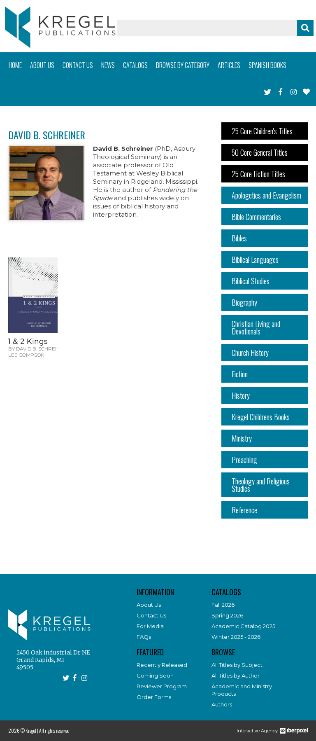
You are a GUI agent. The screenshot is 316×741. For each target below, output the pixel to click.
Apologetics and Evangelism (266, 195)
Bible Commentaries (256, 216)
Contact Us (151, 615)
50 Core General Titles (260, 152)
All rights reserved (54, 730)
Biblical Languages (255, 259)
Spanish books (267, 65)
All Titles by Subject (237, 665)
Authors (221, 704)
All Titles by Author (235, 675)
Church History (250, 352)
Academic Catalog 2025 (243, 626)
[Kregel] (60, 27)
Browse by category (182, 65)
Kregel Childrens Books (261, 416)
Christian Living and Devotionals (256, 327)
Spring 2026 (227, 615)
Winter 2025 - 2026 (235, 636)
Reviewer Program (162, 686)
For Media (150, 626)
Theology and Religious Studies (261, 485)
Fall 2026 (223, 604)
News (108, 65)
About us (42, 65)
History (241, 395)
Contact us (78, 65)
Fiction (240, 374)
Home (15, 65)
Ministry (242, 438)
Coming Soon (155, 675)
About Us (149, 604)
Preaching (244, 459)
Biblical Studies (251, 281)
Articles (229, 65)
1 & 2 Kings (28, 341)
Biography (244, 302)
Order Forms (154, 697)
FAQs (144, 636)
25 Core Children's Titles (262, 131)
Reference (244, 510)
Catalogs (135, 65)
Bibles (239, 238)
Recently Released (162, 665)
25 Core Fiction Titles (258, 173)
